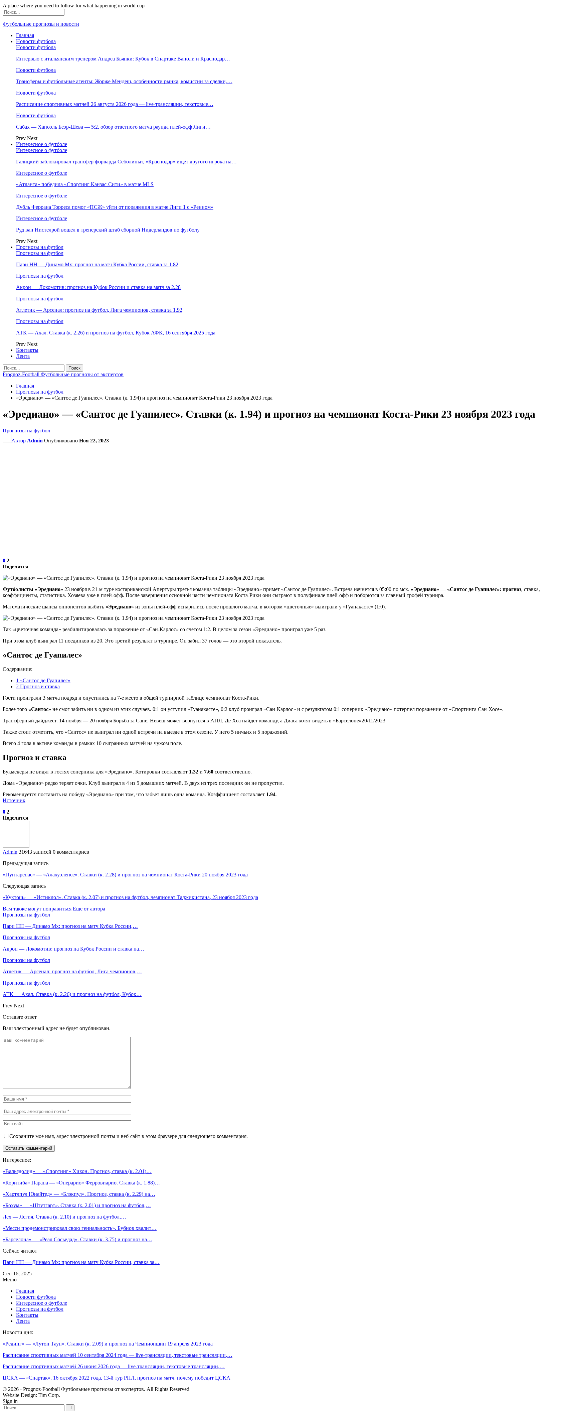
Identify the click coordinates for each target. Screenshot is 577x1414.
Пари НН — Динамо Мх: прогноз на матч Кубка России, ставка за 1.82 (97, 264)
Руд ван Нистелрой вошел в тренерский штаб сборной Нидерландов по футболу (108, 230)
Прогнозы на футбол (39, 247)
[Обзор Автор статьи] (16, 846)
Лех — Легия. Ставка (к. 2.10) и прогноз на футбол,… (64, 1217)
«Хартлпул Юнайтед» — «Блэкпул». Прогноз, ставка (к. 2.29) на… (79, 1194)
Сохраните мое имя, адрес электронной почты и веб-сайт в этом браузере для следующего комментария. (128, 1136)
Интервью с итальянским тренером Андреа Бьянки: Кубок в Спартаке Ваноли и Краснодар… (123, 58)
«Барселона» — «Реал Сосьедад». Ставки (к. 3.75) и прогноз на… (77, 1239)
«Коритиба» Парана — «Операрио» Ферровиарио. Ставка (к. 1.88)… (81, 1182)
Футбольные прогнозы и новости (41, 24)
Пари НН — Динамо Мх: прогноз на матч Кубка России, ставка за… (81, 1262)
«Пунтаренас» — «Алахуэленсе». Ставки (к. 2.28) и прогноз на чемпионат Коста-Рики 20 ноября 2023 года (125, 874)
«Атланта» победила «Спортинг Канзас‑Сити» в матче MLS (85, 184)
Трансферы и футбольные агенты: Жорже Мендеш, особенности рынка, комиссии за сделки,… (124, 81)
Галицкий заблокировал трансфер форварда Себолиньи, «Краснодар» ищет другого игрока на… (126, 161)
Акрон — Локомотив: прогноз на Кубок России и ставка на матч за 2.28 (98, 287)
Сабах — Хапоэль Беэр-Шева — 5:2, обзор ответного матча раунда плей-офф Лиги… (113, 127)
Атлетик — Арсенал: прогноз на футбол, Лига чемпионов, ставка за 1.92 (99, 310)
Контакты (27, 350)
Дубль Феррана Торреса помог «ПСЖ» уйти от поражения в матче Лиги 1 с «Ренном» (114, 207)
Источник (14, 800)
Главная (25, 35)
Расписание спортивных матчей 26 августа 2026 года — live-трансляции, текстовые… (114, 104)
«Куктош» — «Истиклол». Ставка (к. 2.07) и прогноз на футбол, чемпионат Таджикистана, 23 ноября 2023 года (130, 897)
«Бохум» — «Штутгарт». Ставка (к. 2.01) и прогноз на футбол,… (77, 1205)
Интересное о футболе (41, 144)
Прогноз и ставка (38, 686)
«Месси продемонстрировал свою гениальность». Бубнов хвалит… (80, 1228)
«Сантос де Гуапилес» (43, 680)
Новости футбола (36, 41)
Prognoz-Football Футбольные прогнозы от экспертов (63, 374)
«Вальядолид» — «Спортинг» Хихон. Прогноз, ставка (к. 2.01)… (77, 1171)
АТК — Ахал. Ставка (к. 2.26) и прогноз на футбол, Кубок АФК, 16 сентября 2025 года (115, 332)
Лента (23, 356)
